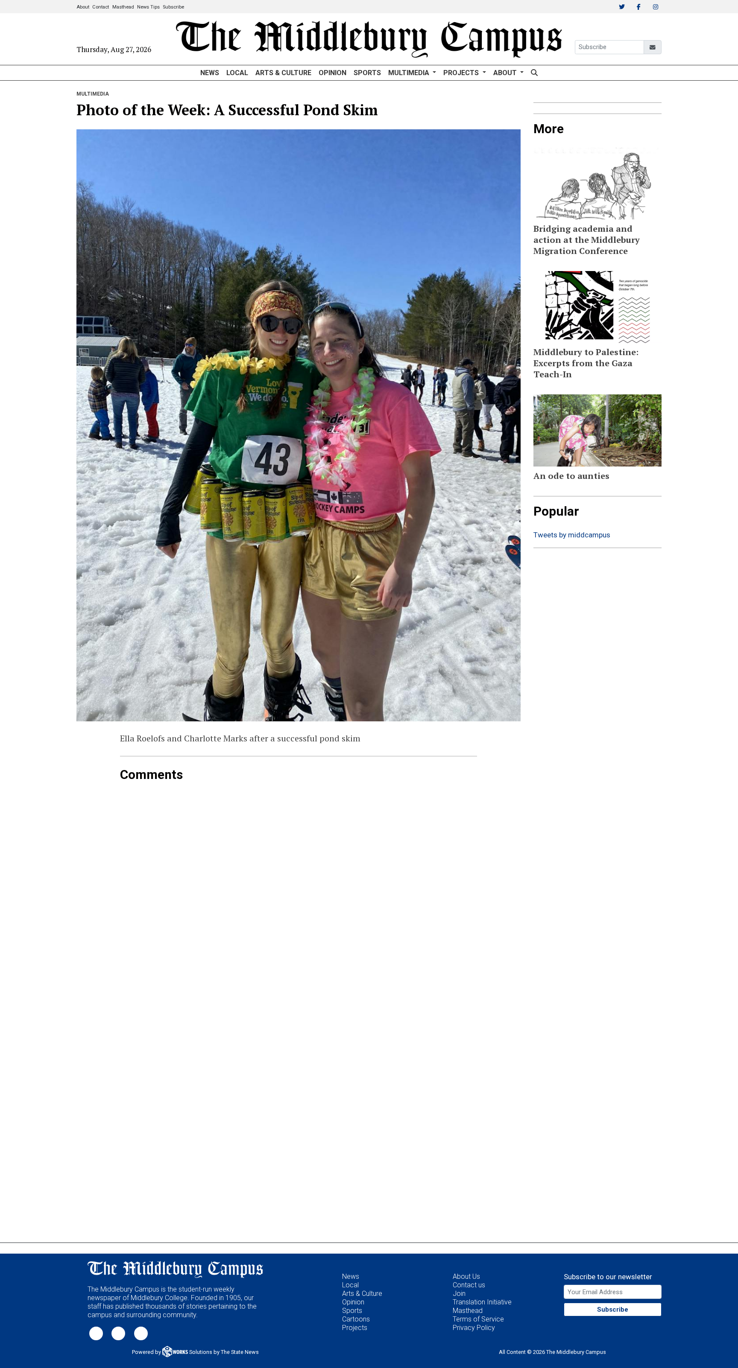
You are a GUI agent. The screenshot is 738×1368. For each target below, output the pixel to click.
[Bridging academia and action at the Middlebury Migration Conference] (597, 184)
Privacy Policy (474, 1328)
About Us (466, 1276)
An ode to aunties (571, 475)
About (82, 7)
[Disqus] (298, 889)
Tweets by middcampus (571, 535)
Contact (100, 7)
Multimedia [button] (409, 73)
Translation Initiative (482, 1302)
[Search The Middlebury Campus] (534, 72)
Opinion (332, 73)
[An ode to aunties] (597, 430)
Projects (354, 1328)
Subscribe (173, 7)
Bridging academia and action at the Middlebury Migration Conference (586, 240)
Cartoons (356, 1319)
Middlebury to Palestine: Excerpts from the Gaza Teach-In (585, 363)
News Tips (148, 7)
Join (459, 1293)
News (209, 73)
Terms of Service (478, 1319)
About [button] (505, 73)
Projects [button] (461, 73)
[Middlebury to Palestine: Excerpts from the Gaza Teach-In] (597, 307)
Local (237, 73)
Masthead (123, 7)
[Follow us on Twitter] (96, 1333)
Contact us (469, 1285)
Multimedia (92, 94)
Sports (367, 73)
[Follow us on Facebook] (118, 1333)
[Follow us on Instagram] (140, 1333)
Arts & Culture (283, 73)
